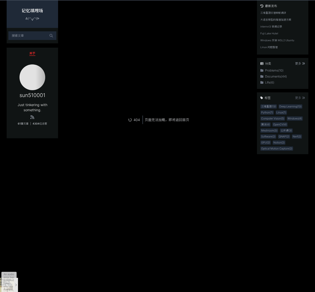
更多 (298, 63)
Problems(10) (274, 70)
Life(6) (269, 82)
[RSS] (32, 117)
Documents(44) (276, 76)
